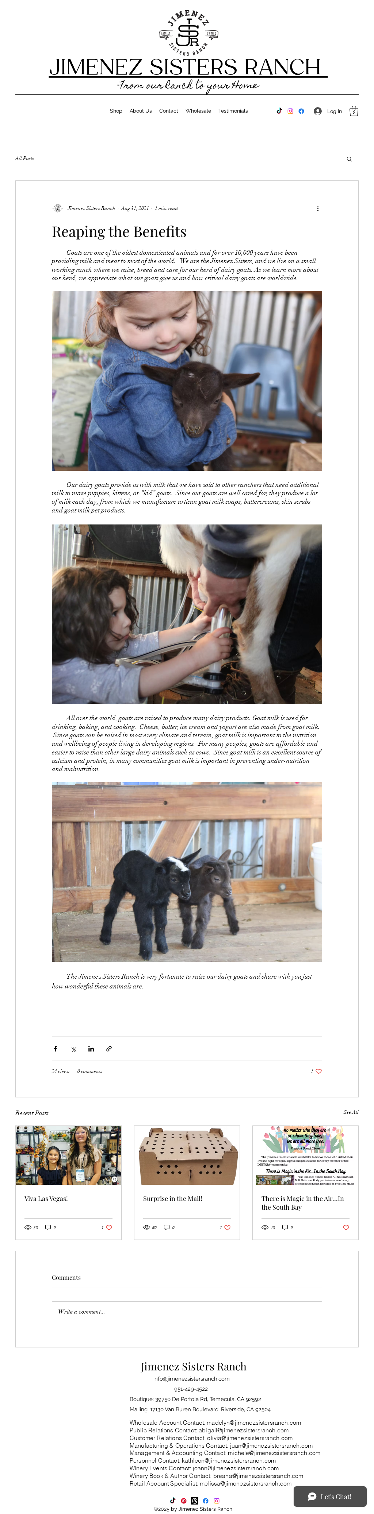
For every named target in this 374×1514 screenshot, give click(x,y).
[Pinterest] (183, 1501)
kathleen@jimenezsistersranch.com (229, 1460)
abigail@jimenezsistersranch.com (244, 1430)
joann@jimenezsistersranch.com (236, 1468)
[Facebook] (301, 111)
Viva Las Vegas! (46, 1198)
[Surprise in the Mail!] (187, 1155)
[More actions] (317, 208)
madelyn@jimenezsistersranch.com (254, 1422)
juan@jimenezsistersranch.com (271, 1445)
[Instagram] (290, 111)
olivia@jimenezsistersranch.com (250, 1437)
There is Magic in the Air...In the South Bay (303, 1202)
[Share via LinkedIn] (91, 1048)
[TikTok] (279, 111)
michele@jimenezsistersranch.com (274, 1452)
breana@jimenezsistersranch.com (258, 1475)
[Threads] (194, 1501)
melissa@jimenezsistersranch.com (245, 1483)
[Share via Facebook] (55, 1048)
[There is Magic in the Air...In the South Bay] (305, 1155)
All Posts (24, 158)
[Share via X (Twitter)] (73, 1048)
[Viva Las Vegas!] (68, 1155)
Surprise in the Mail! (172, 1198)
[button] (354, 111)
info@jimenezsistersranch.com (191, 1379)
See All (351, 1112)
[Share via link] (109, 1048)
